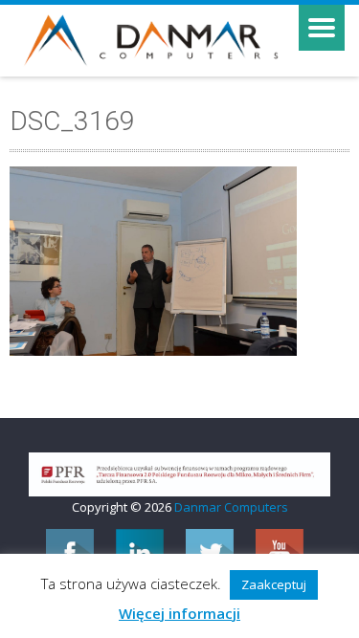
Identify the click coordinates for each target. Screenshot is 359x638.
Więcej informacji (179, 613)
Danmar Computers (231, 507)
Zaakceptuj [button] (273, 584)
